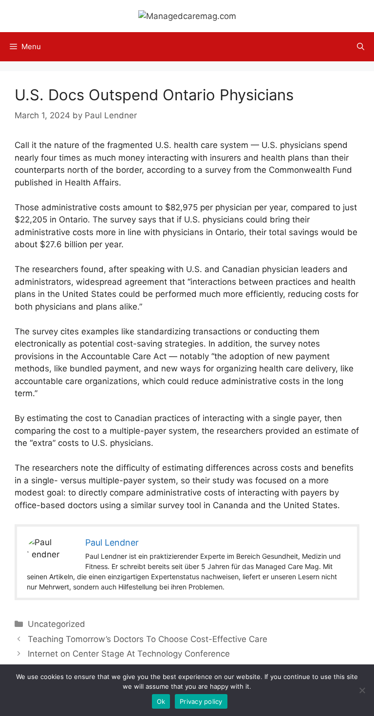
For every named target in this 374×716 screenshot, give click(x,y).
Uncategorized (56, 624)
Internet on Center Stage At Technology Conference (129, 654)
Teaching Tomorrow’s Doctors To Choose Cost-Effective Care (147, 639)
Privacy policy (201, 701)
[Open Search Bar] (360, 46)
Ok (161, 701)
